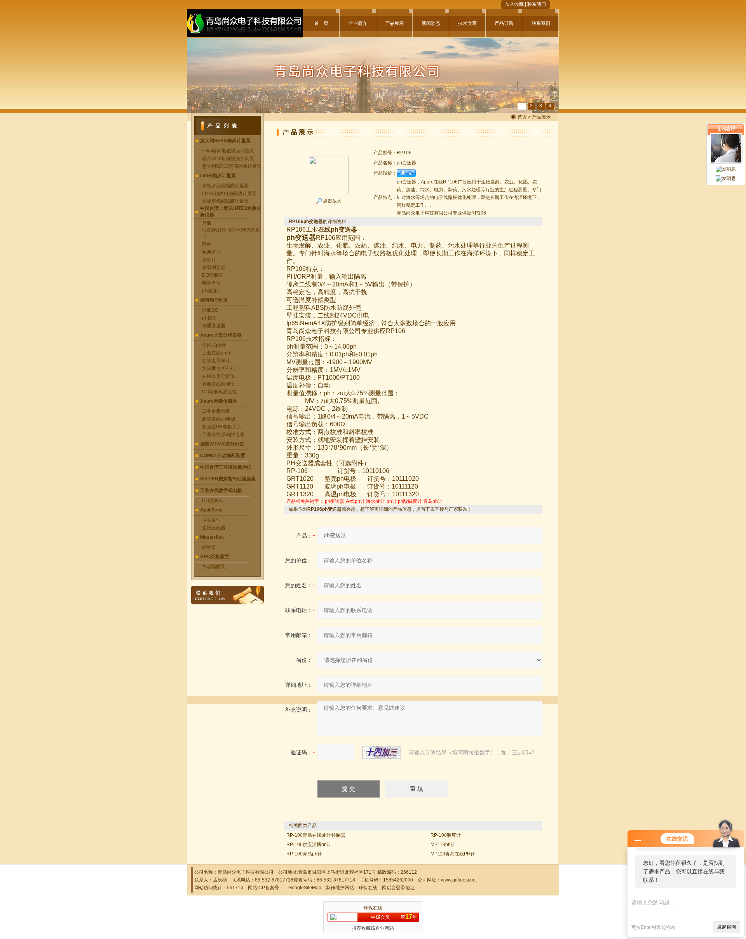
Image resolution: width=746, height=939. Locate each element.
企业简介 (358, 23)
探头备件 (211, 520)
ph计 (392, 501)
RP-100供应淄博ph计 (308, 844)
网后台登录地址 (398, 887)
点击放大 (332, 201)
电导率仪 (211, 283)
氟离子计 (211, 252)
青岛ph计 (433, 501)
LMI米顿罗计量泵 (218, 175)
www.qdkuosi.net (459, 880)
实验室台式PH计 (219, 368)
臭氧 (206, 223)
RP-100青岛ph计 (304, 854)
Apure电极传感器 (218, 401)
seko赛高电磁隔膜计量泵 (228, 151)
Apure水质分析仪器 (221, 335)
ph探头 (209, 318)
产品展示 (394, 23)
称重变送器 (213, 325)
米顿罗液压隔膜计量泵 (225, 185)
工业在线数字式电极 (221, 490)
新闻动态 (431, 23)
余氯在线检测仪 (218, 384)
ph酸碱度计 (410, 501)
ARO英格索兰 (214, 556)
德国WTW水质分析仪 (222, 444)
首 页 (321, 23)
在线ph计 (355, 501)
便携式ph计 (214, 345)
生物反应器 (213, 528)
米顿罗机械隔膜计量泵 (225, 201)
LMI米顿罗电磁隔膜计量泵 (229, 193)
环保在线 (368, 887)
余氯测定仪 (213, 267)
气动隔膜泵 (213, 566)
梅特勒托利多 (214, 300)
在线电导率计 (216, 360)
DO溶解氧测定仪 (219, 391)
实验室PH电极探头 (221, 426)
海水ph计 (375, 501)
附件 (206, 244)
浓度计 (209, 259)
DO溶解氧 (212, 500)
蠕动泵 (209, 547)
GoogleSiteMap (304, 887)
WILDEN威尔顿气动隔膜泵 (228, 479)
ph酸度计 (211, 290)
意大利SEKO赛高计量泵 (225, 140)
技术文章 (467, 23)
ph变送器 (334, 501)
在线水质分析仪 (218, 376)
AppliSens (211, 510)
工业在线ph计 (216, 353)
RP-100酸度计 (446, 835)
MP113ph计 (443, 844)
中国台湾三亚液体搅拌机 (225, 467)
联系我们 (536, 4)
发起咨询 (726, 927)
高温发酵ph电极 (218, 419)
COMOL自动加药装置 (222, 455)
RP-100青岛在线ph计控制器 (315, 835)
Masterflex (212, 537)
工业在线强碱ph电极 (223, 434)
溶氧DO (210, 310)
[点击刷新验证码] (381, 752)
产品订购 (504, 23)
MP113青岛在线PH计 (453, 854)
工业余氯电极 (216, 411)
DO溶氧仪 (212, 275)
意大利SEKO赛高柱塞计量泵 (231, 166)
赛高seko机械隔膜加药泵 (228, 158)
